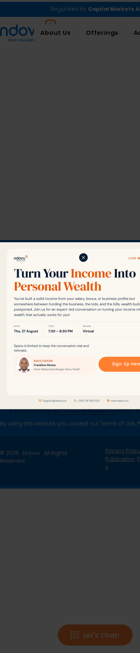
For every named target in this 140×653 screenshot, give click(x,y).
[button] (83, 258)
